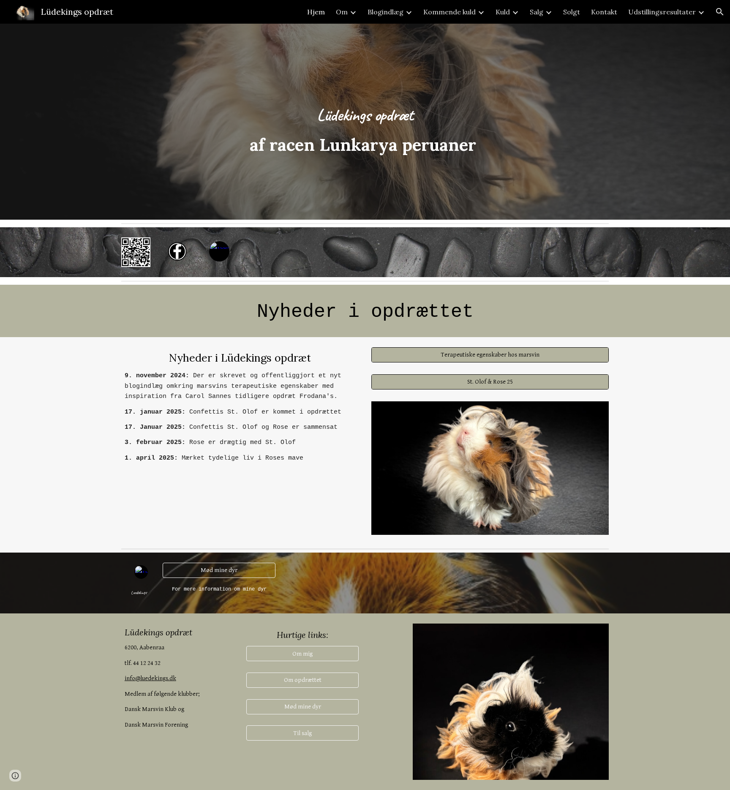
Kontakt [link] (604, 12)
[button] (720, 12)
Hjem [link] (316, 12)
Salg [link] (536, 12)
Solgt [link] (571, 12)
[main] (365, 122)
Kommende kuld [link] (449, 12)
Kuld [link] (503, 12)
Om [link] (342, 12)
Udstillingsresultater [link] (662, 12)
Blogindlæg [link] (385, 12)
